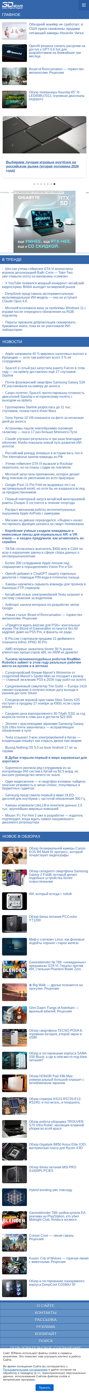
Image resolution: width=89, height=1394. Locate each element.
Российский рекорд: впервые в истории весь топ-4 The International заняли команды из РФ (42, 455)
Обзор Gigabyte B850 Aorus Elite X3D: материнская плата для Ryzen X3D (57, 1146)
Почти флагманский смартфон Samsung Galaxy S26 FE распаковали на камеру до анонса (43, 384)
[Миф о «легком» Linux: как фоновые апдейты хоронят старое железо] (14, 946)
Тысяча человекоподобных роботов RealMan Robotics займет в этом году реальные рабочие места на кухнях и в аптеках (41, 662)
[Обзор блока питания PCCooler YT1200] (14, 924)
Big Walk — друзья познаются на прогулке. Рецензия (56, 986)
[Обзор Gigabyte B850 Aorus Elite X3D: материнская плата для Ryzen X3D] (14, 1151)
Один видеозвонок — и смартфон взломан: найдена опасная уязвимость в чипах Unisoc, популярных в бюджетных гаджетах (43, 785)
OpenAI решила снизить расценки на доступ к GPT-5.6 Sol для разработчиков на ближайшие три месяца (57, 51)
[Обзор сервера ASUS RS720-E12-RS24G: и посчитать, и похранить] (14, 1106)
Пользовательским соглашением (25, 1369)
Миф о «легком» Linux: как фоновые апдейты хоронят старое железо (57, 941)
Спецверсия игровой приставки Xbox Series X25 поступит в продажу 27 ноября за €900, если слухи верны (41, 703)
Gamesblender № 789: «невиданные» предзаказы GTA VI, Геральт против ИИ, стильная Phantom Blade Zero (57, 965)
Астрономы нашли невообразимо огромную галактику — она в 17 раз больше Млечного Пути (39, 430)
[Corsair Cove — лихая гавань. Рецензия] (14, 1243)
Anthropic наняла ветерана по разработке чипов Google (40, 606)
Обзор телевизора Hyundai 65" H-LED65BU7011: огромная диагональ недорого (56, 95)
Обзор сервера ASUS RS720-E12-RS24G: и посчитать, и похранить (55, 1100)
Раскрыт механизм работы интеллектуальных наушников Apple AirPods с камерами (38, 511)
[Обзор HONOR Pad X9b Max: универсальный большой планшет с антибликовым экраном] (14, 1083)
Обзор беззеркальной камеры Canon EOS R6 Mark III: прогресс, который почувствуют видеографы (57, 852)
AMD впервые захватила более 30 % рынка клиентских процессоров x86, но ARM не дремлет (40, 650)
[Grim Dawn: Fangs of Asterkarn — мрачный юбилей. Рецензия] (14, 1015)
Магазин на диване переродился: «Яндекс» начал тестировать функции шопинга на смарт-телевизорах (43, 522)
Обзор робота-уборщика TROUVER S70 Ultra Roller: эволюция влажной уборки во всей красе (56, 1125)
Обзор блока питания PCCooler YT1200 (53, 918)
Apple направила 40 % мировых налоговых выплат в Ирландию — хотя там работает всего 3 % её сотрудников (44, 357)
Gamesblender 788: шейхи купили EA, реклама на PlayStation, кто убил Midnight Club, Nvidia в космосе (57, 1216)
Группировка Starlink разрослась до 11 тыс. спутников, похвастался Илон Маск (36, 409)
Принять (44, 1387)
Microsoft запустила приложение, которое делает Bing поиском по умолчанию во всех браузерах (41, 476)
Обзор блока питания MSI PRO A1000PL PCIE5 (52, 1168)
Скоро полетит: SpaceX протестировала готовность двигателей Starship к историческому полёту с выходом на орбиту (43, 396)
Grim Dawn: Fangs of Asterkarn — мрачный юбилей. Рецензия (54, 1009)
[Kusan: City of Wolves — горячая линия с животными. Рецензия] (14, 1265)
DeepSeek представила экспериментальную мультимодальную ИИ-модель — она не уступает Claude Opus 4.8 (39, 297)
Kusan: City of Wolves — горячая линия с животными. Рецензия (59, 1260)
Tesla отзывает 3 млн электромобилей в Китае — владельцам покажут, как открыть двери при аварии (42, 739)
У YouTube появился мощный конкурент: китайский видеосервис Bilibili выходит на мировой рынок (43, 285)
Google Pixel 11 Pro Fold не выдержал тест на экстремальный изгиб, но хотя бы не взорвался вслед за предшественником (43, 488)
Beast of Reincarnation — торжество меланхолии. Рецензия (56, 70)
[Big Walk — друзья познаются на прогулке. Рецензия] (14, 992)
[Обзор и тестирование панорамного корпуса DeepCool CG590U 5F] (14, 1288)
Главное (11, 14)
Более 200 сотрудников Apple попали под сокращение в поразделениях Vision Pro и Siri (37, 565)
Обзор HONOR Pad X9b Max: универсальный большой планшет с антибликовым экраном (56, 1079)
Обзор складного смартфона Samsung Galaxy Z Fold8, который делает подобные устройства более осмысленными (58, 876)
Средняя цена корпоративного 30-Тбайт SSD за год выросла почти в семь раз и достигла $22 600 (43, 715)
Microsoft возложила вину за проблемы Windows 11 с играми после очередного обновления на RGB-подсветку (44, 311)
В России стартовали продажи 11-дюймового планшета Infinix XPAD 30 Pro (38, 640)
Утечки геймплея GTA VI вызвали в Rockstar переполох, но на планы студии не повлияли (37, 465)
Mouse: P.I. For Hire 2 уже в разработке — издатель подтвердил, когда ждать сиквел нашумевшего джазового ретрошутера (42, 819)
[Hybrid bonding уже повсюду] (14, 1197)
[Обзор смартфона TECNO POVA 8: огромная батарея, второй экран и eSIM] (14, 1038)
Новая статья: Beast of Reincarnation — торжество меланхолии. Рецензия (42, 616)
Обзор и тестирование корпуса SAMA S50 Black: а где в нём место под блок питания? (58, 1057)
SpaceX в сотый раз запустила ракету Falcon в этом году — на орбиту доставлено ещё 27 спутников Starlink (43, 371)
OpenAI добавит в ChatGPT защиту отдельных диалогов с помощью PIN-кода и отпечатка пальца (40, 575)
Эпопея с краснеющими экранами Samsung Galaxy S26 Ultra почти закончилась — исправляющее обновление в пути (43, 727)
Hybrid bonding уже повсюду (50, 1190)
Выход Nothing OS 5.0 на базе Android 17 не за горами (39, 749)
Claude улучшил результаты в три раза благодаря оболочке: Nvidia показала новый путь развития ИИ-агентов (42, 442)
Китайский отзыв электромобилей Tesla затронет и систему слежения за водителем (42, 596)
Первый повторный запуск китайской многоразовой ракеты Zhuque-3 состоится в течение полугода (43, 501)
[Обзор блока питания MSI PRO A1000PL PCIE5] (14, 1174)
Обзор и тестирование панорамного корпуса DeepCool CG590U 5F (56, 1282)
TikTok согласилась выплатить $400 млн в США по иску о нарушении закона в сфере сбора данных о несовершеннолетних (42, 552)
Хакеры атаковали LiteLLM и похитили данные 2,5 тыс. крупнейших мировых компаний (42, 807)
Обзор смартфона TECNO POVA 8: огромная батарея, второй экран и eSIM (56, 1034)
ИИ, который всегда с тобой (50, 894)
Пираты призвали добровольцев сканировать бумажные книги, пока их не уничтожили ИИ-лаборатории (39, 325)
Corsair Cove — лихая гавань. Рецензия (52, 1237)
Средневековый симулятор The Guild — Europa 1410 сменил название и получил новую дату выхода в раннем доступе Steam (44, 689)
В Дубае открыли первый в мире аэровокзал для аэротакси (44, 759)
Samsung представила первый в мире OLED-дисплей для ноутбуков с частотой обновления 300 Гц (43, 796)
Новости (12, 342)
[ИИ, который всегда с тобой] (14, 901)
